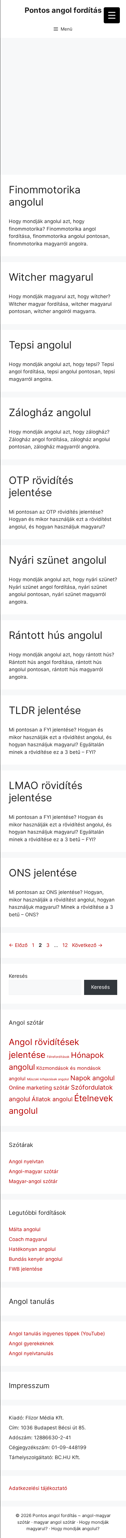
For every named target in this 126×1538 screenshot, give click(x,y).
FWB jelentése (25, 1269)
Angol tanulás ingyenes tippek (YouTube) (57, 1334)
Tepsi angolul (40, 345)
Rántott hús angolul (55, 635)
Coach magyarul (28, 1239)
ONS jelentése (43, 873)
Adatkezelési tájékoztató (38, 1488)
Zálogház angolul (50, 412)
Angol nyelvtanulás (31, 1353)
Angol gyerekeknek (31, 1343)
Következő (87, 945)
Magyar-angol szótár (33, 1181)
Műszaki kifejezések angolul (48, 1079)
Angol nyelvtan (26, 1161)
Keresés (18, 976)
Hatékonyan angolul (32, 1249)
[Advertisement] (63, 103)
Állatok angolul (52, 1099)
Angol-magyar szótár (33, 1171)
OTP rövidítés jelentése (41, 486)
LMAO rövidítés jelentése (45, 791)
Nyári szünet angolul (57, 560)
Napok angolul (92, 1078)
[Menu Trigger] (112, 15)
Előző (18, 945)
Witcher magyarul (51, 277)
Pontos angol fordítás (63, 10)
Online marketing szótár (39, 1087)
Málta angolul (24, 1229)
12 (65, 945)
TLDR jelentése (45, 710)
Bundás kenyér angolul (35, 1259)
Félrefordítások (58, 1057)
